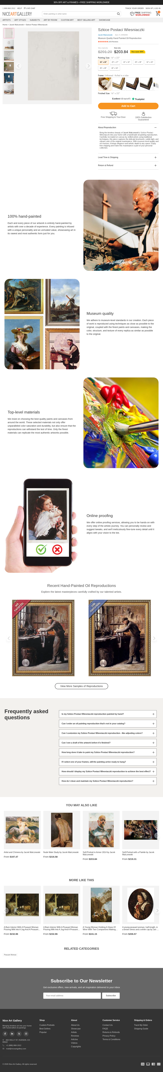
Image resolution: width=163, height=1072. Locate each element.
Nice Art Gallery (22, 14)
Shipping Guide (141, 1029)
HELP (19, 8)
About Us (75, 1025)
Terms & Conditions (111, 1039)
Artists (7, 20)
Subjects (35, 20)
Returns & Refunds (111, 1032)
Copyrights (76, 1046)
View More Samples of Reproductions (81, 686)
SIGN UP (149, 8)
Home (5, 25)
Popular (43, 1032)
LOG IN (157, 8)
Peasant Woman (10, 955)
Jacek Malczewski (16, 25)
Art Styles (20, 20)
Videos (74, 1043)
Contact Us (108, 1025)
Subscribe (111, 996)
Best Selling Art (86, 20)
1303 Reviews (113, 42)
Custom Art (67, 20)
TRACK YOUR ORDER (134, 8)
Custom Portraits (47, 1025)
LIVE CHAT (30, 8)
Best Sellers (44, 1029)
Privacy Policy (109, 1036)
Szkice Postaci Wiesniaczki (36, 25)
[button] (18, 66)
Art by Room (50, 20)
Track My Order (141, 1025)
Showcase (104, 20)
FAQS (105, 1029)
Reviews (75, 1036)
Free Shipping (141, 13)
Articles (74, 1039)
